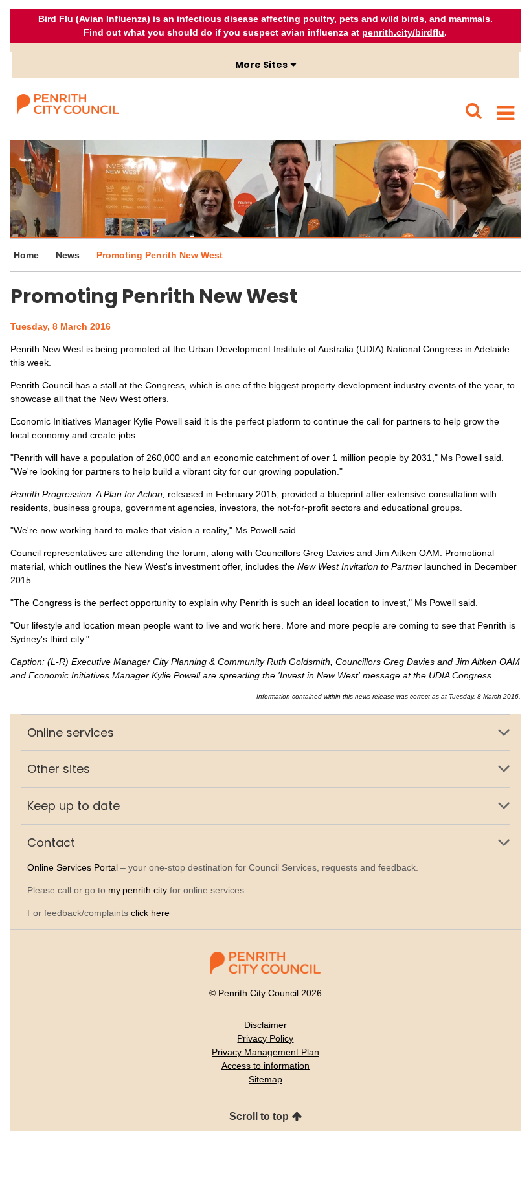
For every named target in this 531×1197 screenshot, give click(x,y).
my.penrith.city (137, 890)
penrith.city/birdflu (403, 32)
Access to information (265, 1065)
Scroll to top (259, 1116)
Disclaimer (265, 1025)
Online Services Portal (72, 867)
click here (150, 913)
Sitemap (265, 1079)
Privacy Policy (265, 1038)
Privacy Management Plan (265, 1052)
